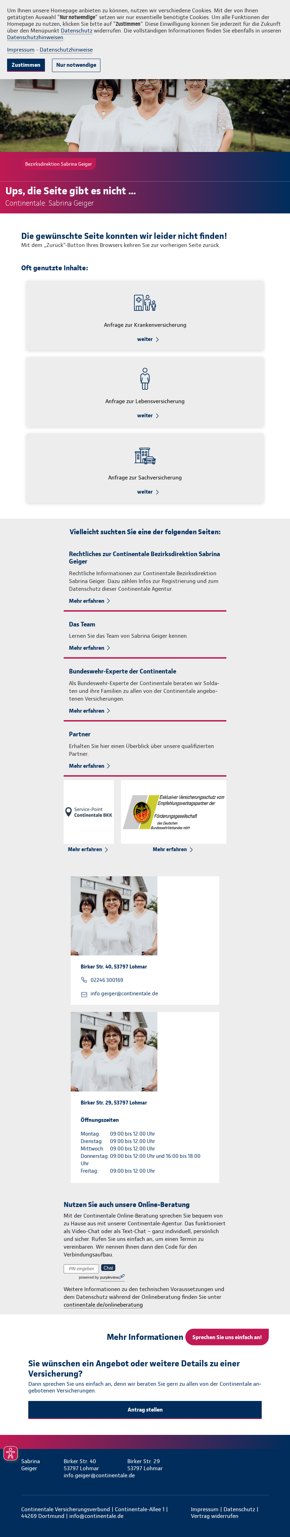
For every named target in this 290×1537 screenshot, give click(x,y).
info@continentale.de (96, 1516)
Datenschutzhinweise (66, 49)
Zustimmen (26, 64)
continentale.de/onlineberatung (103, 1304)
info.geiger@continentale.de (124, 993)
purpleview (109, 1277)
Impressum (21, 49)
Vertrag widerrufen (214, 1516)
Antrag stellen (145, 1409)
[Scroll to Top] (275, 1515)
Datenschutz (76, 30)
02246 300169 (107, 980)
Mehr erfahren (86, 600)
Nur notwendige (76, 64)
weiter (145, 339)
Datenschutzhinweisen (35, 37)
